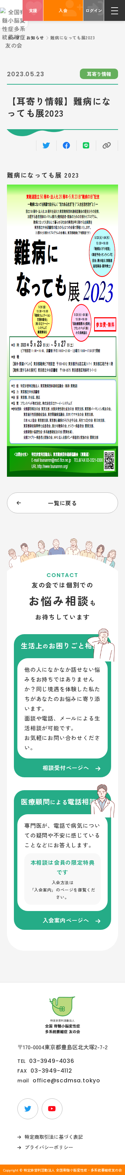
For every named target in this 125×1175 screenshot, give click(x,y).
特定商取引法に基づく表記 (54, 1136)
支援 (33, 10)
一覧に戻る (62, 503)
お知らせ (35, 37)
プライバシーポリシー (49, 1147)
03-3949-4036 (51, 1061)
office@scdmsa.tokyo (66, 1080)
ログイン (93, 10)
